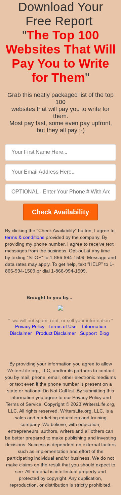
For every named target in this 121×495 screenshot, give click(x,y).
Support (88, 333)
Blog (104, 333)
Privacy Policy (29, 326)
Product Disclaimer (56, 333)
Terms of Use (62, 326)
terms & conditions (24, 237)
